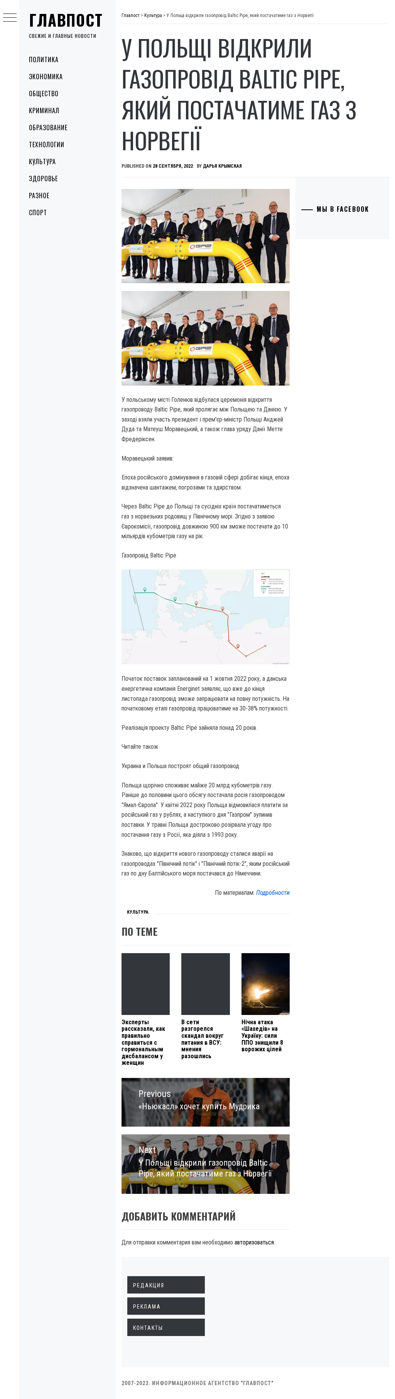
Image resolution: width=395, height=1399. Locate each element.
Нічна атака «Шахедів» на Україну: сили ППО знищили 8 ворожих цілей (262, 1035)
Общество (44, 93)
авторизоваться (254, 1242)
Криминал (44, 110)
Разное (39, 195)
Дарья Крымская (222, 166)
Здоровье (43, 178)
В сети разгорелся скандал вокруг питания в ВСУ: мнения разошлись (202, 1039)
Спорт (38, 212)
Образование (48, 127)
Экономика (46, 76)
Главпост (66, 19)
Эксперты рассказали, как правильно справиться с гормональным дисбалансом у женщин (143, 1042)
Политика (44, 59)
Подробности (273, 892)
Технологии (46, 144)
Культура (42, 161)
